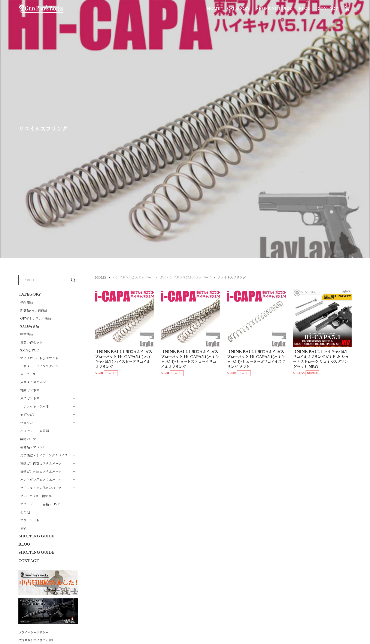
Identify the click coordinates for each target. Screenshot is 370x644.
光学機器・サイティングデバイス (44, 455)
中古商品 (26, 334)
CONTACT (328, 8)
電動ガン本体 (29, 390)
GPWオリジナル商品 (35, 318)
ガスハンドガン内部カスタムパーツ (185, 277)
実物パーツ (28, 439)
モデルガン (28, 414)
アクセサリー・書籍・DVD (40, 504)
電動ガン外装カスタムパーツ (41, 471)
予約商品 (26, 302)
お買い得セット (31, 342)
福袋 (23, 528)
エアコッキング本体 (34, 406)
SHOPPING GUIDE (274, 8)
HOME (213, 8)
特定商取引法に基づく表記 (36, 640)
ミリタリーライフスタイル (39, 366)
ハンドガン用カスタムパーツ (41, 479)
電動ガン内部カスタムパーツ (41, 463)
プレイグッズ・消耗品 (36, 496)
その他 (25, 512)
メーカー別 (28, 374)
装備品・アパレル (33, 447)
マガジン (26, 423)
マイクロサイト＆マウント (39, 358)
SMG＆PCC (29, 350)
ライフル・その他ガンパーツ (40, 488)
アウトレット (29, 520)
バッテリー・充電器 (34, 431)
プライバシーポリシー (33, 632)
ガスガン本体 (29, 398)
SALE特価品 (29, 326)
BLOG (305, 8)
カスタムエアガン (33, 382)
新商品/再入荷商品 (33, 310)
